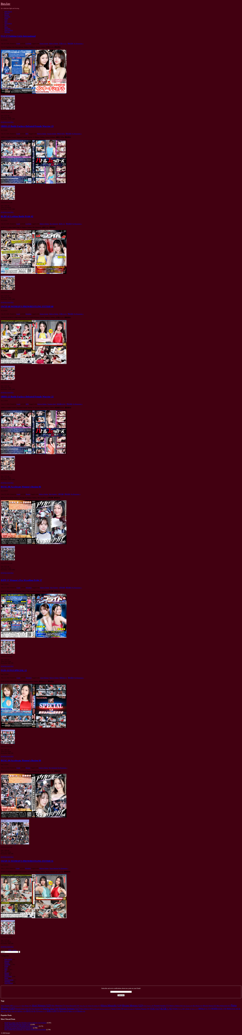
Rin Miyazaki (97, 1009)
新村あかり (63, 678)
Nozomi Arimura (69, 1008)
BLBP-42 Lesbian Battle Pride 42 (17, 216)
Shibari (7, 975)
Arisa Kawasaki (72, 1006)
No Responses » (79, 43)
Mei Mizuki (197, 1006)
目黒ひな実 (53, 1011)
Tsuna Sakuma (53, 868)
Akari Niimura (44, 678)
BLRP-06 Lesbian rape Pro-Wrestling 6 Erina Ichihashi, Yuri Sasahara (25, 1023)
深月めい (21, 1011)
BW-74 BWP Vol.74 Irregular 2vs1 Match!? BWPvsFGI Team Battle (25, 1029)
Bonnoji (7, 13)
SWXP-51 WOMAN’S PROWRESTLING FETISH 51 (27, 861)
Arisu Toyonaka (94, 1006)
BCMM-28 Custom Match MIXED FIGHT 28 (19, 1028)
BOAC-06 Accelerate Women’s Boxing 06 (21, 486)
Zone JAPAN (9, 30)
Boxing (7, 15)
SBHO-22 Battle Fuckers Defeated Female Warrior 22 (27, 396)
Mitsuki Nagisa (209, 1006)
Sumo (6, 27)
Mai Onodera (53, 494)
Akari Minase (26, 1006)
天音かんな (63, 43)
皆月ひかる (32, 1011)
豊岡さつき (73, 1011)
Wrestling (7, 28)
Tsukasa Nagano (142, 1009)
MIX (6, 22)
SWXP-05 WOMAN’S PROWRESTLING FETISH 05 (21, 1026)
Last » (15, 950)
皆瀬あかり (43, 1011)
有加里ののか (61, 404)
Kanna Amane (44, 43)
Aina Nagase (7, 1006)
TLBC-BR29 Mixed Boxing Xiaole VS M (17, 1024)
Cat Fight (7, 17)
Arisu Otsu (84, 1006)
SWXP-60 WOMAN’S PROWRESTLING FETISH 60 (27, 306)
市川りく (195, 1009)
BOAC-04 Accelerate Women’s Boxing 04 (21, 760)
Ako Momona (58, 1006)
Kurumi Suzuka (161, 1006)
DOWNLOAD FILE (7, 122)
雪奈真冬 (70, 43)
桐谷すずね (61, 134)
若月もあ (64, 1011)
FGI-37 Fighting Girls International (18, 36)
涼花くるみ (12, 1011)
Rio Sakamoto (54, 224)
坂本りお (62, 224)
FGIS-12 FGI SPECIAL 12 (14, 670)
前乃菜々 (166, 1009)
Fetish (6, 18)
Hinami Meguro (132, 1005)
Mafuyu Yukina (53, 43)
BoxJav (5, 3)
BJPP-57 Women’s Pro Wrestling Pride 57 (21, 580)
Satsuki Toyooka (129, 1009)
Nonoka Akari (51, 404)
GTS (6, 20)
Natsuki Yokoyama (23, 1009)
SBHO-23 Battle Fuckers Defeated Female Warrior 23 (27, 126)
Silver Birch (8, 23)
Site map (7, 32)
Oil (5, 25)
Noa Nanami (37, 1009)
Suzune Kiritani (51, 134)
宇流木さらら (179, 1009)
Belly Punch (8, 11)
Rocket (7, 973)
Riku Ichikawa (86, 1009)
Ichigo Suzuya (148, 1006)
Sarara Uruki (117, 1009)
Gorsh (18, 43)
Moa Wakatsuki (223, 1006)
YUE (155, 1008)
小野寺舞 (61, 494)
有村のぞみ (233, 1009)
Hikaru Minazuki (111, 1005)
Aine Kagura (17, 1005)
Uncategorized (9, 980)
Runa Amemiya (106, 1009)
